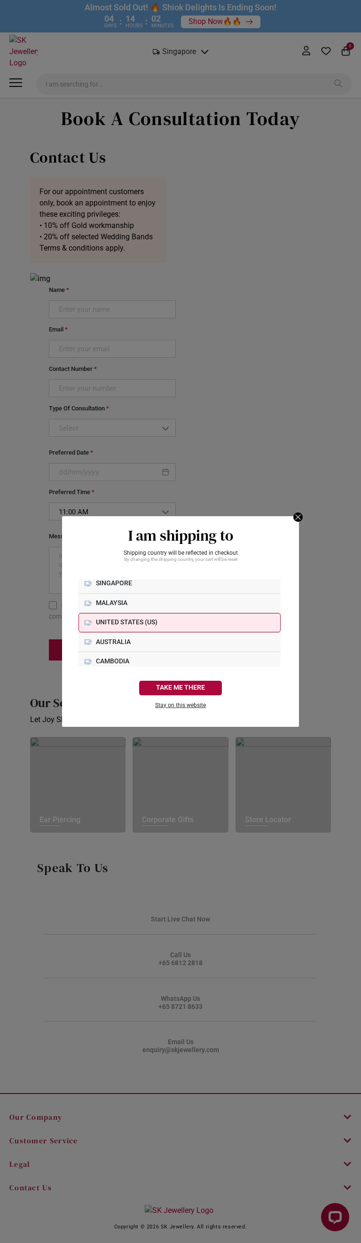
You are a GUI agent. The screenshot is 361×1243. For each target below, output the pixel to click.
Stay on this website (180, 705)
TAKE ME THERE (180, 688)
